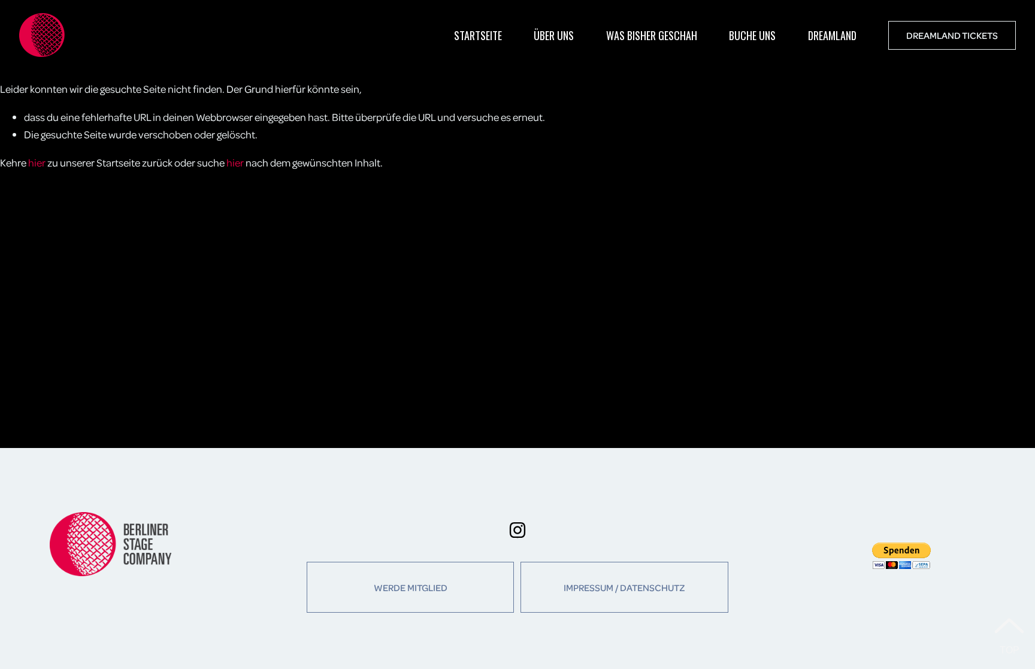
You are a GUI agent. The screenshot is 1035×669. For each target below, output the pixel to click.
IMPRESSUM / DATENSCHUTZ (624, 588)
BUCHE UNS (752, 35)
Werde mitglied (410, 588)
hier (37, 162)
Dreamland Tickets (952, 35)
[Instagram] (517, 530)
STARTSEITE (478, 35)
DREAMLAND (832, 35)
